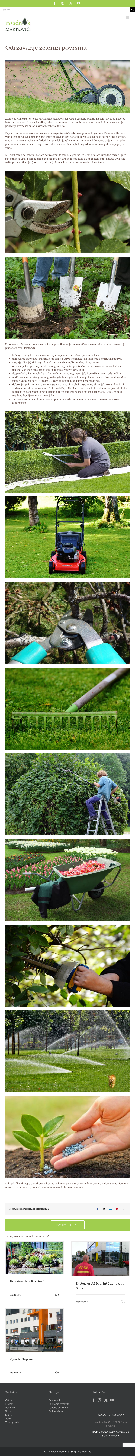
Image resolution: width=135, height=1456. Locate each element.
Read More (15, 1294)
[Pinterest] (117, 1209)
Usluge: (54, 1392)
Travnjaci (54, 1400)
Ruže (8, 1411)
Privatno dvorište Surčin (28, 1281)
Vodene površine (58, 1407)
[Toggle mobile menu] (128, 17)
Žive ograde (12, 1422)
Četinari (10, 1400)
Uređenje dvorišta (59, 1403)
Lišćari (9, 1403)
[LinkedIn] (110, 1209)
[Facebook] (98, 1209)
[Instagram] (99, 1400)
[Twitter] (106, 1400)
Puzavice (10, 1407)
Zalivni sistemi (57, 1411)
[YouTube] (112, 1400)
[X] (104, 1209)
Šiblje (8, 1415)
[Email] (123, 1209)
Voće (8, 1418)
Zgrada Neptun (21, 1359)
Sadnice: (11, 1392)
